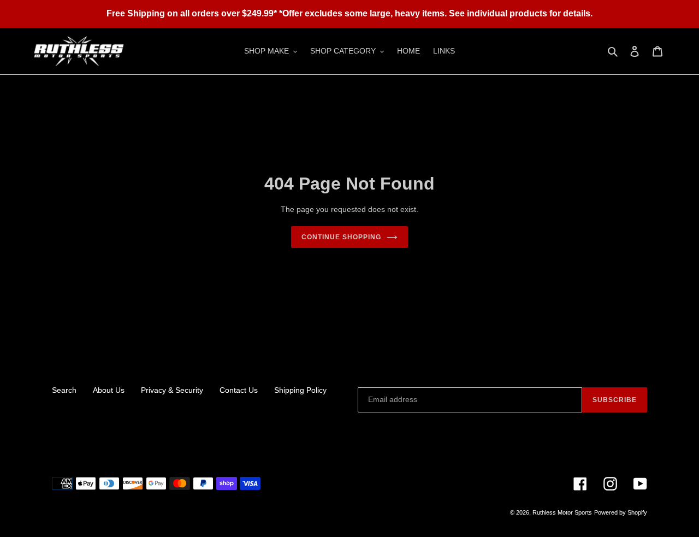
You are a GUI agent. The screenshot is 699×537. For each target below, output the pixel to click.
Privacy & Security (172, 390)
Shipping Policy (300, 390)
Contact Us (239, 390)
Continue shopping (341, 237)
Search (64, 390)
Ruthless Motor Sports (562, 512)
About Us (109, 390)
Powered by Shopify (620, 512)
